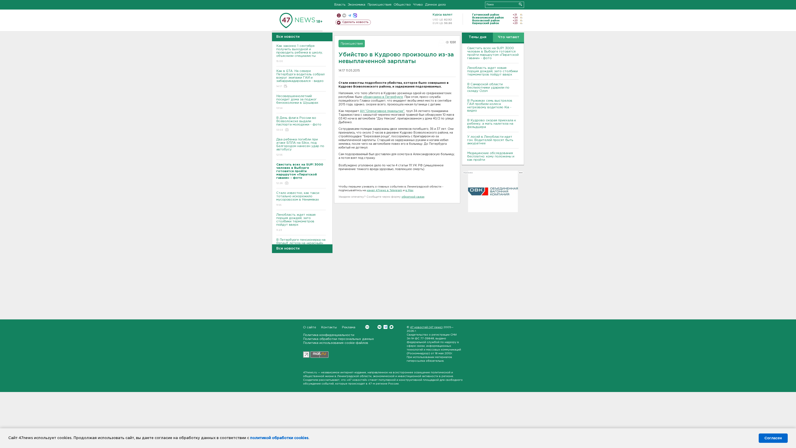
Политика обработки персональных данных (338, 339)
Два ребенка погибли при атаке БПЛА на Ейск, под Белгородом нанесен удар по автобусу (300, 147)
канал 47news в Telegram (384, 190)
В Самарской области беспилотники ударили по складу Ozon (488, 87)
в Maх (409, 190)
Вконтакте (379, 327)
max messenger (355, 15)
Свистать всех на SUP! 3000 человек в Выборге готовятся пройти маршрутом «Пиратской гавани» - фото (493, 53)
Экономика (356, 4)
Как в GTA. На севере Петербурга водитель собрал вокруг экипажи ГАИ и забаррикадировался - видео (300, 79)
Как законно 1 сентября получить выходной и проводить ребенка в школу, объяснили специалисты (299, 53)
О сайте (309, 327)
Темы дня (477, 37)
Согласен (773, 438)
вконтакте (344, 15)
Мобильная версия (339, 15)
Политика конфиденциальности (328, 335)
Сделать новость (355, 22)
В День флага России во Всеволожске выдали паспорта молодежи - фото (298, 124)
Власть (340, 4)
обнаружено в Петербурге (383, 97)
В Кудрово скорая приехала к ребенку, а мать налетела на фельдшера (491, 123)
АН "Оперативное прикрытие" (382, 111)
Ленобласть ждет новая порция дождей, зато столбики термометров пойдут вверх (295, 222)
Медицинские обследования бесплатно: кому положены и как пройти (490, 156)
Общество (402, 4)
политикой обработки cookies (279, 438)
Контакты (329, 327)
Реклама (348, 327)
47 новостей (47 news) (426, 327)
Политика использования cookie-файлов (335, 343)
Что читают (508, 37)
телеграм (350, 15)
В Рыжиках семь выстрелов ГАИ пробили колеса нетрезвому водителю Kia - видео (489, 105)
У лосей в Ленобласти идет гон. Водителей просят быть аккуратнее (490, 140)
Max (391, 327)
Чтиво (418, 4)
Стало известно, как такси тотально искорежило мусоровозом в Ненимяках (297, 199)
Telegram (385, 327)
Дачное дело (435, 4)
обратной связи (413, 197)
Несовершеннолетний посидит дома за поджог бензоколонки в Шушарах (297, 102)
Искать (520, 4)
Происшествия (379, 4)
